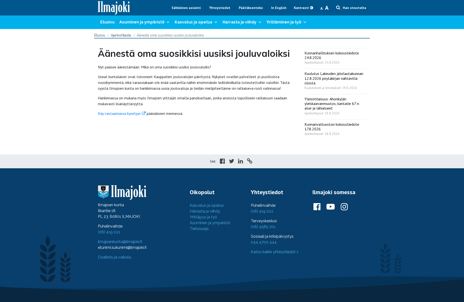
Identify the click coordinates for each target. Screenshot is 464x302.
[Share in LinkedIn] (240, 161)
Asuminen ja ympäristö (142, 22)
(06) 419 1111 (109, 232)
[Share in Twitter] (231, 161)
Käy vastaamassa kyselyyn (119, 113)
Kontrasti (301, 8)
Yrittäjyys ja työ (203, 217)
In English (278, 8)
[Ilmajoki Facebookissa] (317, 207)
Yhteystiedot (219, 8)
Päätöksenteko (251, 8)
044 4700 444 (264, 242)
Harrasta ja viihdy (239, 22)
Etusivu (107, 22)
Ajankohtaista (121, 35)
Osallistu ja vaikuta (114, 257)
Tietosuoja (199, 228)
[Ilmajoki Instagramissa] (344, 207)
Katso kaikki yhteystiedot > (274, 252)
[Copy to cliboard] (249, 161)
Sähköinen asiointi (186, 8)
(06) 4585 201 (263, 226)
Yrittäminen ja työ (284, 22)
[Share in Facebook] (222, 161)
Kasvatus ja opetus (193, 22)
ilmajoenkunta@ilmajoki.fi (120, 241)
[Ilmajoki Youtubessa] (330, 207)
